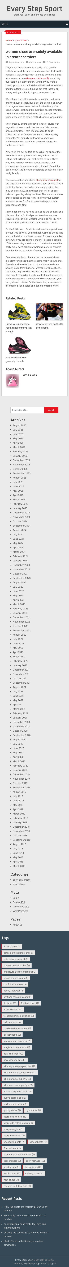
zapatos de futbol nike (17, 1186)
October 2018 (20, 835)
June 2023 (18, 591)
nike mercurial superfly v (18, 1085)
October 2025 (20, 469)
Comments (21, 906)
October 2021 (20, 678)
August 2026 (19, 425)
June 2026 (18, 434)
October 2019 (20, 783)
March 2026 (19, 447)
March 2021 (19, 709)
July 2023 (18, 586)
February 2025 (20, 503)
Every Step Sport (34, 8)
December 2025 (21, 460)
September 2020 (22, 735)
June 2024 (18, 538)
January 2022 (20, 665)
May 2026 (18, 438)
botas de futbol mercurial (18, 952)
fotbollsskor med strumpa (19, 1015)
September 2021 (21, 682)
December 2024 (21, 512)
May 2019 (18, 805)
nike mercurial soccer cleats (20, 1072)
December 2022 (21, 617)
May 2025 (18, 490)
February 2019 (20, 818)
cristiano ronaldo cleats (17, 997)
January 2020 (20, 770)
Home (9, 40)
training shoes (34, 1173)
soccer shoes (12, 1160)
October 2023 (20, 573)
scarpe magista (13, 1129)
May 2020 (18, 752)
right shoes (33, 1110)
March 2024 (19, 551)
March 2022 (19, 656)
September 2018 (21, 839)
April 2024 (18, 547)
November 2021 (21, 674)
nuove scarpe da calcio (18, 1091)
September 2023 (22, 578)
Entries (19, 902)
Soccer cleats (13, 1148)
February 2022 (20, 661)
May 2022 (18, 647)
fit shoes (10, 1003)
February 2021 (20, 713)
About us (17, 924)
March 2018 (19, 866)
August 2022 (19, 634)
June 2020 (18, 748)
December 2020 (21, 722)
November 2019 (21, 778)
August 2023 (19, 582)
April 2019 (18, 809)
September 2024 (22, 525)
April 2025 (18, 495)
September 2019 (21, 787)
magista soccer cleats (17, 1047)
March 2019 (19, 813)
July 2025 (18, 482)
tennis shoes (12, 1173)
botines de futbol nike (17, 965)
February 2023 (20, 608)
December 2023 (21, 565)
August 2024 (19, 530)
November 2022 (21, 621)
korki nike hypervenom (17, 1028)
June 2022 (18, 643)
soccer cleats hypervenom (19, 1154)
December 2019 (21, 774)
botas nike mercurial (16, 959)
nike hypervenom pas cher (19, 1066)
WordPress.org (20, 911)
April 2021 (18, 704)
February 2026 (20, 451)
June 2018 (18, 853)
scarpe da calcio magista (19, 1123)
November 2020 (21, 726)
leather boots (12, 1034)
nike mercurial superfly (37, 78)
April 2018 (18, 861)
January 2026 (20, 455)
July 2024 (18, 534)
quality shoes (12, 1110)
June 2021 (18, 695)
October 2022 (20, 626)
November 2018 (21, 831)
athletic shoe (12, 946)
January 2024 (20, 560)
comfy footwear (14, 990)
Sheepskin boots (14, 1141)
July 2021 (18, 691)
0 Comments (53, 62)
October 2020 (20, 730)
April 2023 (18, 599)
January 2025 (20, 508)
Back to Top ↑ (48, 1263)
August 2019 (19, 791)
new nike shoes (13, 1053)
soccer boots (38, 1141)
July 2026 (18, 429)
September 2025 (22, 473)
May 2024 (18, 543)
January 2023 (20, 613)
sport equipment (21, 879)
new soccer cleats (15, 1060)
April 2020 (18, 757)
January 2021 (20, 717)
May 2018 (18, 857)
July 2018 (18, 848)
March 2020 (19, 761)
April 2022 (18, 652)
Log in (16, 897)
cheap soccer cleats (16, 978)
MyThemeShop (32, 1263)
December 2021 (21, 669)
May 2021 (18, 700)
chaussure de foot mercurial (20, 971)
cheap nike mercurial (47, 180)
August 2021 (19, 687)
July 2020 (18, 743)
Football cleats (13, 1009)
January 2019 (20, 822)
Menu (4, 24)
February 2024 (20, 556)
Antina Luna (18, 62)
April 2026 (18, 442)
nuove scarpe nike (15, 1097)
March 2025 (19, 499)
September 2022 (21, 630)
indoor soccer (13, 1022)
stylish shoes (32, 1167)
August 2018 (19, 844)
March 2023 (19, 604)
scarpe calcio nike (15, 1116)
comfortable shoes (15, 984)
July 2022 (18, 639)
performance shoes (15, 1104)
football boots (30, 1003)
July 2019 (18, 796)
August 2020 (19, 739)
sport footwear (35, 1160)
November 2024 (21, 517)
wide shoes (11, 1179)
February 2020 (20, 765)
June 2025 (18, 486)
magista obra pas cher (17, 1041)
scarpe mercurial (14, 1135)
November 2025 (21, 464)
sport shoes (21, 40)
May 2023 (18, 595)
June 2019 (18, 800)
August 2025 (19, 477)
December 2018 (21, 826)
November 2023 (21, 569)
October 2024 (20, 521)
